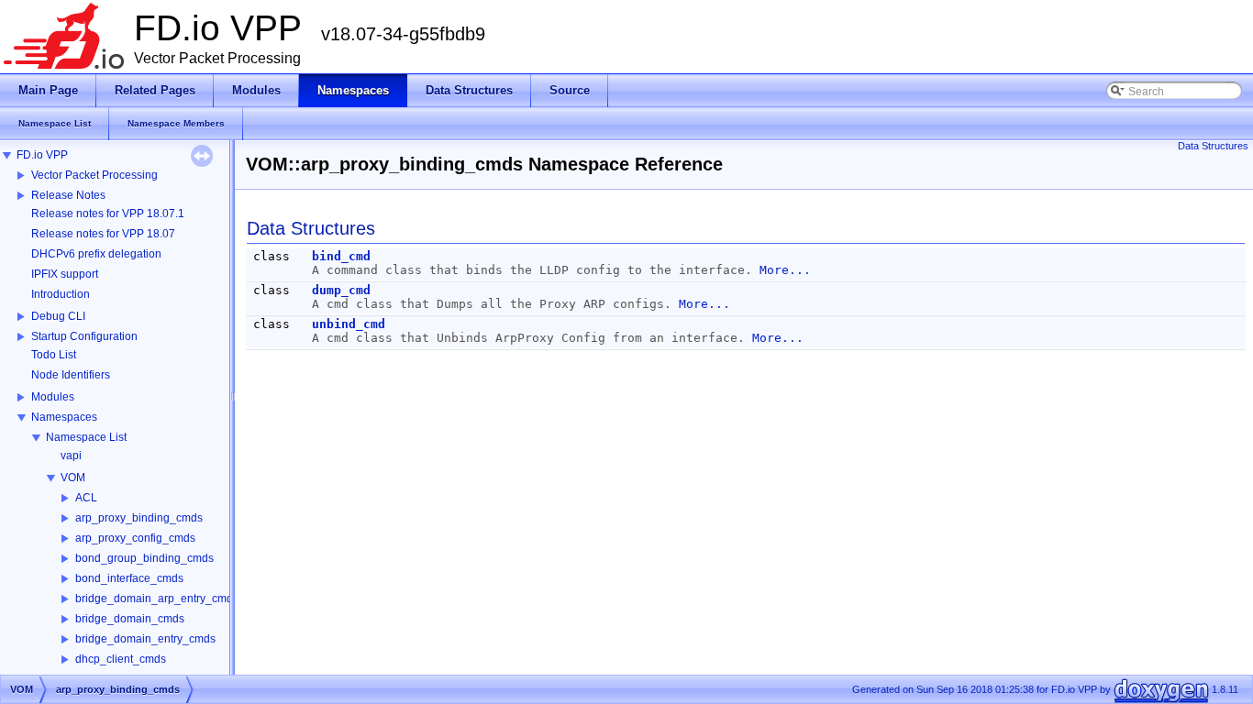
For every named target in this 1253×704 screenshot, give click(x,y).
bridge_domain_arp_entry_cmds (156, 598)
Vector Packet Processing (94, 175)
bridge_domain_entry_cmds (145, 638)
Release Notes (68, 195)
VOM (73, 477)
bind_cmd (341, 256)
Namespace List (86, 437)
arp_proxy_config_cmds (135, 538)
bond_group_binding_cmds (144, 558)
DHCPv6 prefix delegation (96, 254)
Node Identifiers (70, 374)
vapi (71, 455)
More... (785, 270)
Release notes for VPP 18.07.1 (107, 213)
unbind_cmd (348, 324)
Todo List (53, 354)
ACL (86, 497)
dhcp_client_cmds (120, 659)
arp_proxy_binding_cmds (139, 518)
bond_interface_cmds (129, 578)
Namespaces (64, 417)
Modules (52, 396)
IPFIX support (64, 274)
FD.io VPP (42, 154)
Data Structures (1213, 145)
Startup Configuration (84, 336)
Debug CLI (58, 316)
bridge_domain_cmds (129, 618)
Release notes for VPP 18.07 (103, 233)
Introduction (60, 294)
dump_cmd (341, 290)
